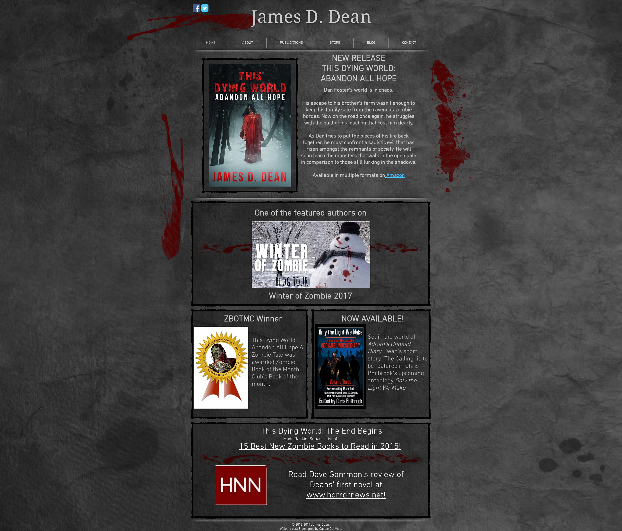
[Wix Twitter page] (204, 8)
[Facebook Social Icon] (196, 8)
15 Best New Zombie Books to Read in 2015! (320, 447)
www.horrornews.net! (346, 495)
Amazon (395, 175)
